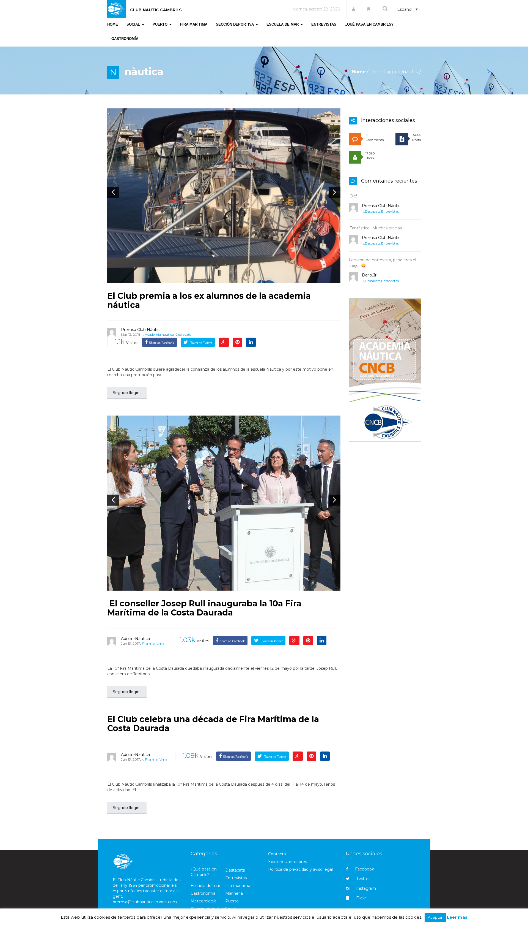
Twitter (363, 878)
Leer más (457, 917)
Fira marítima (153, 643)
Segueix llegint (127, 392)
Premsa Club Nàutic (140, 329)
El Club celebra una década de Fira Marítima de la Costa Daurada (213, 723)
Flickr (361, 898)
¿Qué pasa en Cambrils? (204, 872)
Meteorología (203, 901)
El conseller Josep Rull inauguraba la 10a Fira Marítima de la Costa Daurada (204, 608)
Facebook (364, 869)
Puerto (232, 901)
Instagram (366, 888)
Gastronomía (203, 893)
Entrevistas (390, 211)
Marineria (234, 893)
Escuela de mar (205, 885)
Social (230, 908)
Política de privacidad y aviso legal (300, 869)
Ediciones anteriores (287, 861)
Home (359, 71)
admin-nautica (135, 638)
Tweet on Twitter (200, 342)
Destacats (183, 334)
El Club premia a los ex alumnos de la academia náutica (209, 300)
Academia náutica (159, 334)
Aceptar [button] (435, 917)
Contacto (277, 853)
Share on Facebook (161, 342)
